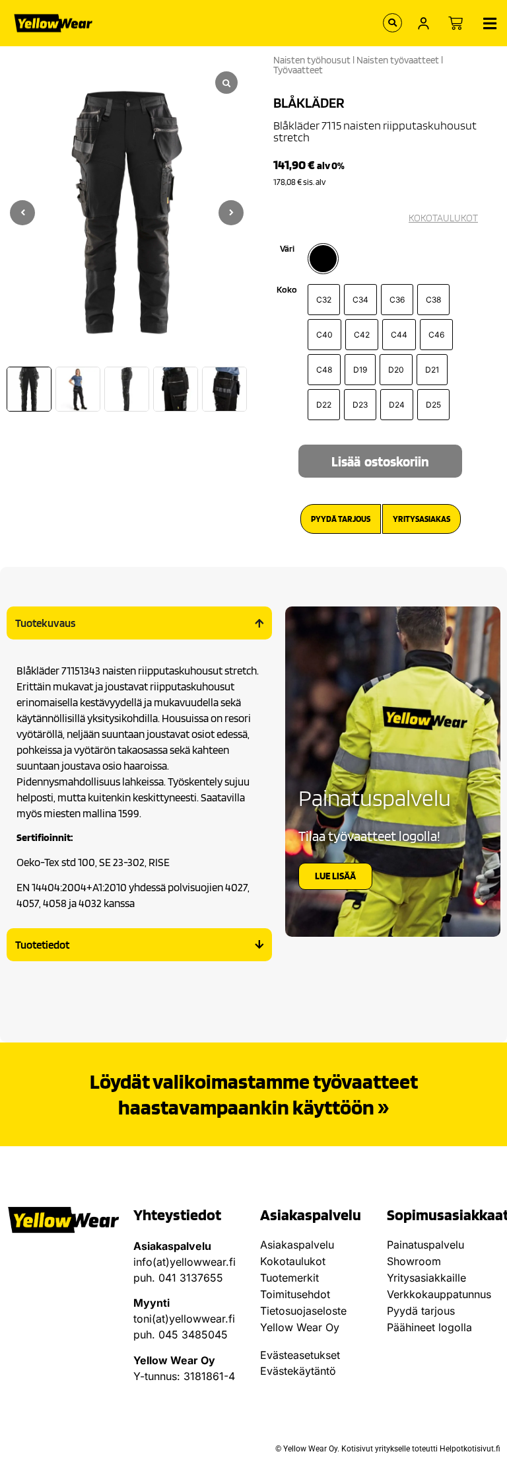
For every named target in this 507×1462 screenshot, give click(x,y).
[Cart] (455, 23)
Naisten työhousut (312, 60)
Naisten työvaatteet (397, 60)
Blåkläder (309, 102)
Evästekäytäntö (298, 1370)
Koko (287, 289)
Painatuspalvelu (425, 1244)
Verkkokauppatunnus (439, 1294)
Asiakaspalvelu (297, 1244)
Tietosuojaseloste (303, 1310)
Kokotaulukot (292, 1261)
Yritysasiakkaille (426, 1277)
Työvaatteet (298, 70)
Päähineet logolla (429, 1327)
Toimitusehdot (295, 1294)
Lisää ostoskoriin (380, 461)
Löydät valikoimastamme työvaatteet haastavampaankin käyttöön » (254, 1093)
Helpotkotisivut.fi (470, 1448)
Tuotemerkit (289, 1277)
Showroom (414, 1261)
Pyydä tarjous (421, 1310)
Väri (287, 248)
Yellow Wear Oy (299, 1327)
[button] (231, 212)
